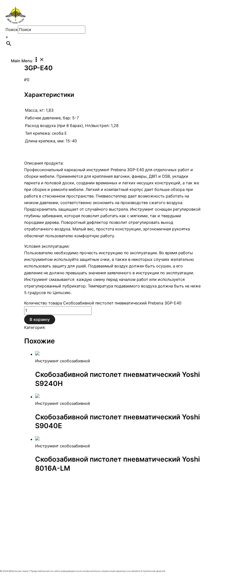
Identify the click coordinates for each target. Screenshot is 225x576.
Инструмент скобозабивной (74, 327)
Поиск (11, 29)
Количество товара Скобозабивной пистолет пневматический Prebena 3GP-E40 (102, 303)
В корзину (40, 319)
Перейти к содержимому (24, 3)
